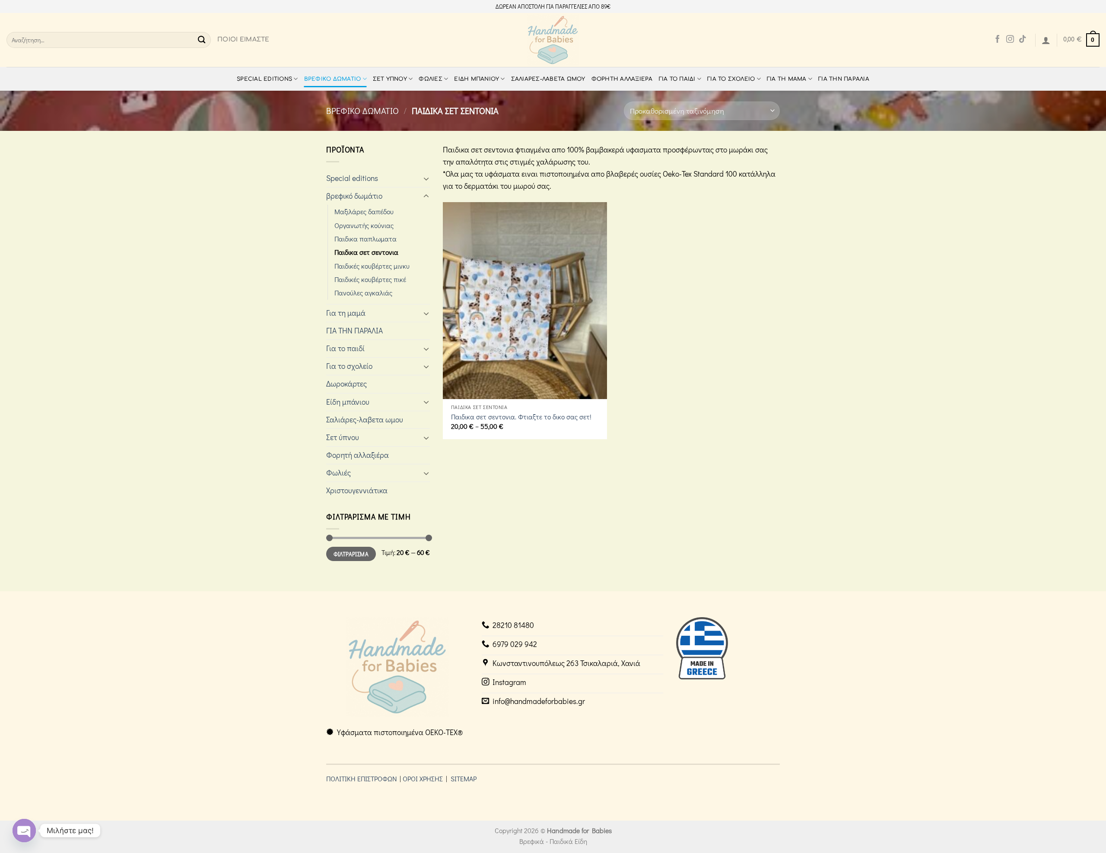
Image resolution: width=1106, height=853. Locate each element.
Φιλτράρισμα (351, 554)
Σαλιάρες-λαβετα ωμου (548, 79)
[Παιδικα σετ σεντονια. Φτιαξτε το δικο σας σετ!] (525, 300)
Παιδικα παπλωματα (365, 238)
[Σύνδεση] (1046, 40)
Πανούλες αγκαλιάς (363, 292)
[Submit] (202, 40)
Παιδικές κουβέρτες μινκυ (372, 265)
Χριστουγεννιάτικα (357, 490)
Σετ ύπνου (390, 79)
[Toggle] (426, 178)
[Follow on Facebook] (997, 39)
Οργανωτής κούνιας (364, 225)
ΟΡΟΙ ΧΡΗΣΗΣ (423, 778)
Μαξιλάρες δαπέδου (364, 211)
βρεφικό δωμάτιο (332, 79)
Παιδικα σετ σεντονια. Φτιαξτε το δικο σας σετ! (521, 416)
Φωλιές (430, 79)
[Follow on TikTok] (1023, 39)
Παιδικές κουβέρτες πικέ (370, 279)
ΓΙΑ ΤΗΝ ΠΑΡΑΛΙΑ (843, 79)
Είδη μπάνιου (476, 79)
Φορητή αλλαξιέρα (622, 79)
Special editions (264, 79)
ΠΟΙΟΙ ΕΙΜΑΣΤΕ (243, 39)
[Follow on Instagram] (1010, 39)
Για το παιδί (677, 79)
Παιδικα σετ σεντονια (366, 252)
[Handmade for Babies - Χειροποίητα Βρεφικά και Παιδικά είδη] (553, 40)
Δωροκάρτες (346, 384)
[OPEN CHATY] (24, 830)
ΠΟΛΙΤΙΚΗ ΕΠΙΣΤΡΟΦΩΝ (361, 778)
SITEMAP (464, 778)
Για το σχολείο (731, 79)
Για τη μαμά (787, 79)
